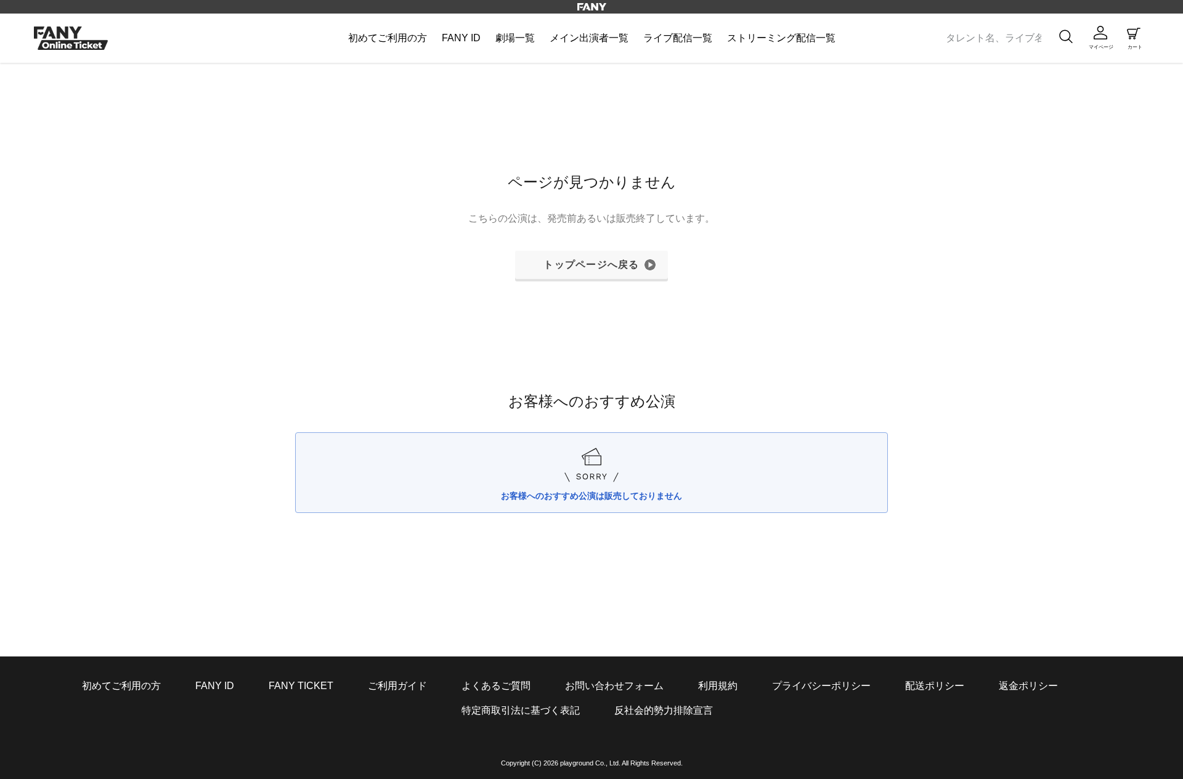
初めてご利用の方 (121, 685)
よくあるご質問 (496, 685)
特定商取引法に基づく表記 (520, 710)
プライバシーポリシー (821, 685)
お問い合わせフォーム (614, 685)
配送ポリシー (934, 685)
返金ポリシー (1028, 685)
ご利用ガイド (397, 685)
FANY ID (214, 685)
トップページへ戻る (591, 264)
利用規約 (718, 685)
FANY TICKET (301, 685)
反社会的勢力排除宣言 (663, 710)
